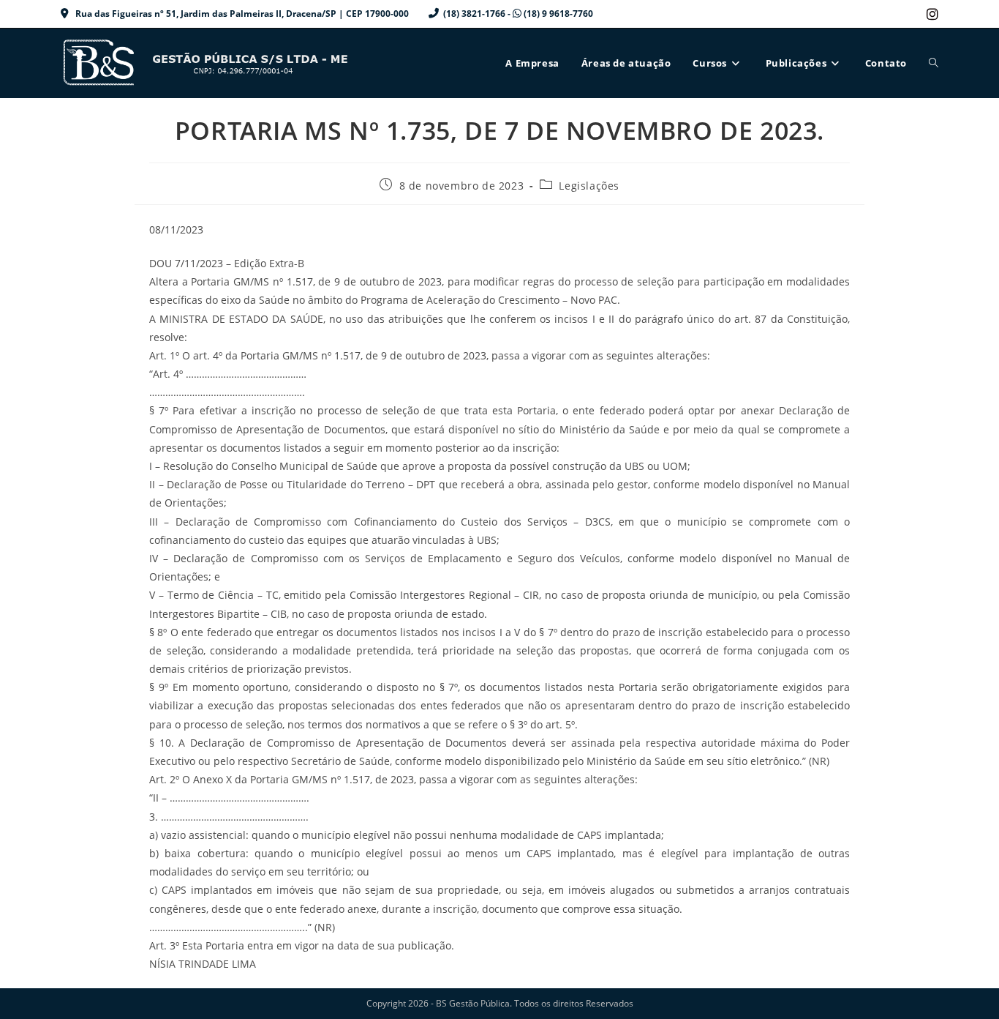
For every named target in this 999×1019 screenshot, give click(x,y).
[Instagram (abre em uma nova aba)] (930, 14)
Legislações (589, 186)
